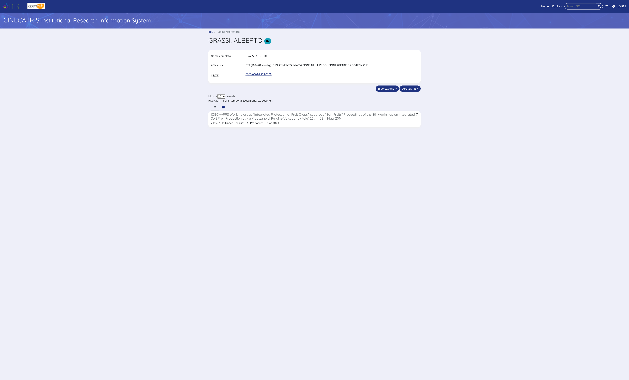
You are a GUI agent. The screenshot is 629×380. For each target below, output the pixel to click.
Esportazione (386, 88)
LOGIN (622, 6)
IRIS (210, 32)
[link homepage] (12, 6)
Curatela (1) (409, 88)
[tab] (215, 107)
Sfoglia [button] (555, 6)
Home (545, 6)
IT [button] (606, 6)
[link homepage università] (36, 6)
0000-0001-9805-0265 (259, 74)
